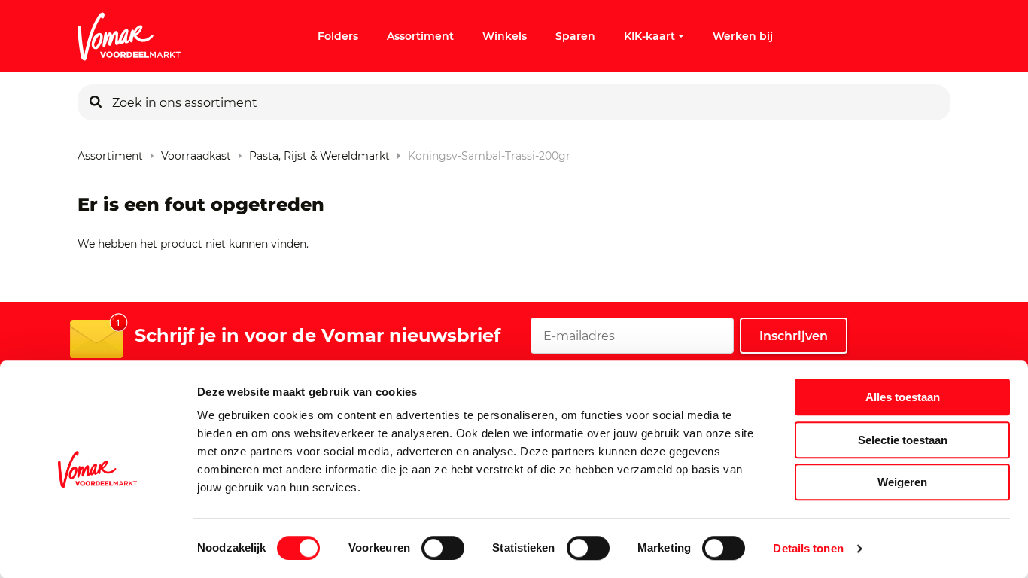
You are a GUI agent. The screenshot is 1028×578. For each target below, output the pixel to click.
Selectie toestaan (902, 440)
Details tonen (808, 548)
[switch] (442, 548)
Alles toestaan (902, 397)
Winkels (504, 36)
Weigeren (902, 482)
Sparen (575, 36)
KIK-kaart (649, 36)
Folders (338, 36)
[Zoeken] (96, 102)
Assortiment (420, 36)
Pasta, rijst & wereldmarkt (319, 152)
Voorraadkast (196, 152)
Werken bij (743, 36)
